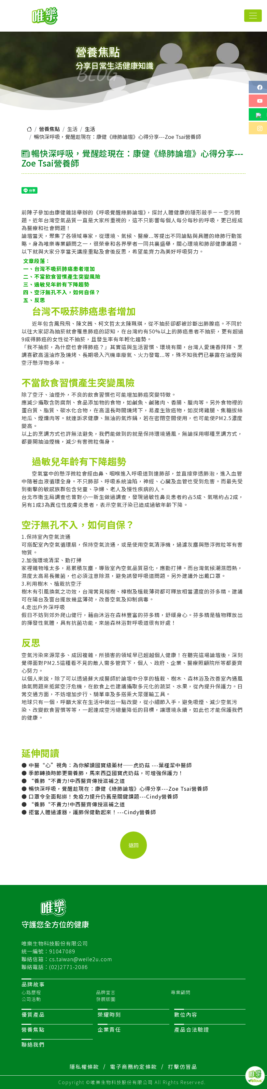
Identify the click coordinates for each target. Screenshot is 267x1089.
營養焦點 (49, 129)
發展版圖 (106, 999)
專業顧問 (180, 992)
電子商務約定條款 (133, 1066)
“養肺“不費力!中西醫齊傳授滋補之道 (77, 781)
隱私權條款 (84, 1066)
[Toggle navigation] (253, 15)
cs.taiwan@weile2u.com (80, 959)
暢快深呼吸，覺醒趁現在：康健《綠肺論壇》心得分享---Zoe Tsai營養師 (118, 788)
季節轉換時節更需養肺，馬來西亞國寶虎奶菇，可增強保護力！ (106, 773)
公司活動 (31, 999)
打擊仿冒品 (182, 1066)
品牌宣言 (106, 992)
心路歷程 (31, 992)
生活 (90, 129)
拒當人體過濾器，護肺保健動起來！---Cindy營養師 (92, 812)
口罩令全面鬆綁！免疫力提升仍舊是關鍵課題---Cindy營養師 (103, 796)
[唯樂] (46, 15)
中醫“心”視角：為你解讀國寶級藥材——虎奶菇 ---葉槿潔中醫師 (110, 765)
